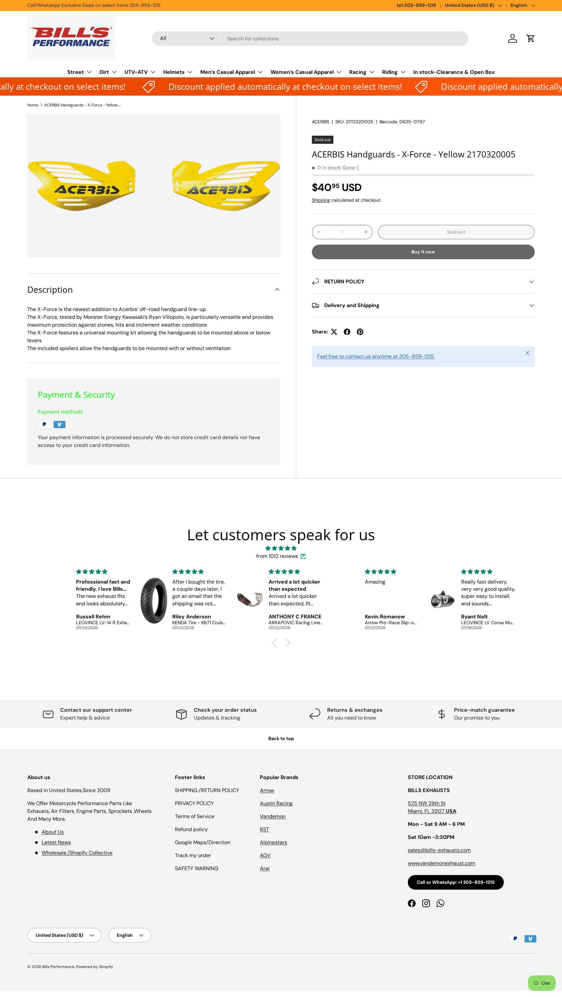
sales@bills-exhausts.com (439, 850)
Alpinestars (273, 842)
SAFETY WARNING (196, 868)
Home (32, 105)
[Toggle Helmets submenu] (190, 72)
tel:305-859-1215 (416, 5)
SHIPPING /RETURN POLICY (207, 790)
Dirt (104, 72)
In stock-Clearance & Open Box (454, 72)
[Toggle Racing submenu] (372, 72)
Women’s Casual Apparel (302, 72)
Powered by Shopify (94, 966)
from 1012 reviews (277, 556)
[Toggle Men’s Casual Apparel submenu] (260, 72)
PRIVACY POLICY (194, 803)
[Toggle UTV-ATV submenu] (153, 72)
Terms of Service (194, 816)
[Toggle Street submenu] (89, 72)
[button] (531, 38)
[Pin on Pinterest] (360, 331)
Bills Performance (58, 966)
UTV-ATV (136, 72)
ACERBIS (320, 122)
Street (75, 72)
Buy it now (423, 252)
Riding (390, 72)
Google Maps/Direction (202, 842)
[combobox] (310, 38)
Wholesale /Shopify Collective (77, 852)
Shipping (321, 200)
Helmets (174, 72)
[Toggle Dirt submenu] (114, 72)
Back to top (281, 738)
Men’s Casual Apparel (227, 72)
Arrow (267, 790)
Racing (358, 72)
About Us (53, 832)
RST (264, 829)
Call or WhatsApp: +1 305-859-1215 (456, 882)
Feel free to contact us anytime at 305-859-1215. (376, 356)
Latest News (56, 842)
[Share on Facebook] (347, 331)
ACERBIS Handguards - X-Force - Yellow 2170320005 (83, 105)
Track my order (193, 855)
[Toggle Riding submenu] (403, 72)
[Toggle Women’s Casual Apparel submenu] (339, 72)
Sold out (456, 232)
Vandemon (273, 816)
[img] (281, 548)
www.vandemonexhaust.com (441, 863)
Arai (265, 868)
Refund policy (191, 829)
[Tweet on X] (334, 331)
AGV (265, 855)
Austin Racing (276, 803)
